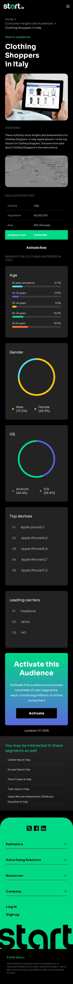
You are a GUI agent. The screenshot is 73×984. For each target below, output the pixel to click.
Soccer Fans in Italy (19, 769)
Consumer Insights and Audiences (29, 23)
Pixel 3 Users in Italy (19, 779)
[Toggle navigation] (67, 6)
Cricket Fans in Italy (19, 759)
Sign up (12, 914)
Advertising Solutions (23, 860)
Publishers (14, 844)
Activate (36, 713)
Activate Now (36, 247)
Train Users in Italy (18, 789)
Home (9, 19)
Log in (11, 907)
